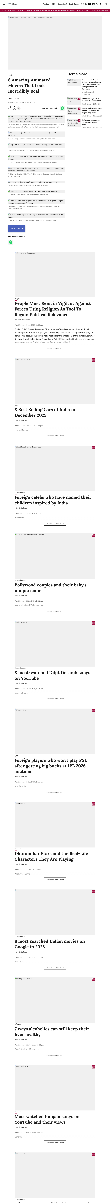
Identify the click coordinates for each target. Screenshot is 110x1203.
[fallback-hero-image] (74, 82)
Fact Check (74, 4)
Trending (62, 4)
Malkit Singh (13, 98)
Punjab (46, 4)
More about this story (55, 348)
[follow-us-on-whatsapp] (62, 108)
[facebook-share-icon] (10, 109)
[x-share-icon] (14, 109)
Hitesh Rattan (21, 420)
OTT (53, 4)
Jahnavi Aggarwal (22, 319)
